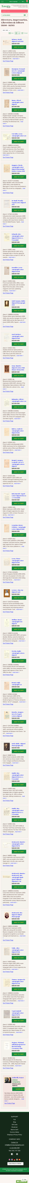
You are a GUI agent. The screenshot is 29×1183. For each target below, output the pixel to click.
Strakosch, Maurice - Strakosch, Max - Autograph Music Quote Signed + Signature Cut (19, 877)
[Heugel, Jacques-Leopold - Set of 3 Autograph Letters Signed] (7, 463)
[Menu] (2, 1)
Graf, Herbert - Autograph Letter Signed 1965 (18, 336)
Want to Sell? (14, 1129)
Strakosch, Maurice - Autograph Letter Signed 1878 (19, 844)
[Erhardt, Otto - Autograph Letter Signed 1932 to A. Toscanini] (7, 237)
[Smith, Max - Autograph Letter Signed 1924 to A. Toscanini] (7, 776)
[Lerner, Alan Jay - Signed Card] (7, 593)
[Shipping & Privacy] (9, 1160)
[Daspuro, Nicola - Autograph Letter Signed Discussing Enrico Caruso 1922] (7, 168)
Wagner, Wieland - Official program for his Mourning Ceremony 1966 (18, 1046)
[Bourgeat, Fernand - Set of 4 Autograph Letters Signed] (7, 72)
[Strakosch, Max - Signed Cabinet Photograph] (7, 916)
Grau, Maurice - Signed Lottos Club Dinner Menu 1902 (18, 368)
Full (14, 1119)
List (19, 33)
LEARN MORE (20, 1089)
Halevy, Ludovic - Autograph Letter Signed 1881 (18, 431)
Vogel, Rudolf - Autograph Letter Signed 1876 (18, 1013)
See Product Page (8, 61)
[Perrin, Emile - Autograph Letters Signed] (7, 654)
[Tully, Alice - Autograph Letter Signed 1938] (7, 951)
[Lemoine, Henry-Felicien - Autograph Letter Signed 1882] (7, 528)
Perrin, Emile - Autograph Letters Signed (18, 653)
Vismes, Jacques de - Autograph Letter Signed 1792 (19, 982)
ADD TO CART (19, 47)
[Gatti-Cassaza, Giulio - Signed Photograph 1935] (7, 304)
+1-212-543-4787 (14, 1148)
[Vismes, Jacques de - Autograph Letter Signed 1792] (7, 983)
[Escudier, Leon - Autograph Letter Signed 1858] (7, 271)
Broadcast (14, 1127)
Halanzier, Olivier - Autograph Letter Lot (19, 400)
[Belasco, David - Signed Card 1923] (7, 43)
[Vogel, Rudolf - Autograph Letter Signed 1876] (7, 1014)
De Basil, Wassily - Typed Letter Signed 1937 (19, 203)
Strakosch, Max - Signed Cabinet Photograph (17, 915)
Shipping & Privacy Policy (14, 1134)
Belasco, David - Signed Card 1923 (17, 40)
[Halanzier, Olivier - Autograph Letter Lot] (7, 402)
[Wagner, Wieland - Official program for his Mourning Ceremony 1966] (7, 1046)
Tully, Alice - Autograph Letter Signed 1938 (18, 950)
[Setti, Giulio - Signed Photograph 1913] (7, 747)
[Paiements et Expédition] (12, 1160)
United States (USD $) (15, 1164)
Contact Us (14, 1142)
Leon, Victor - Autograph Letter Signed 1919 (18, 561)
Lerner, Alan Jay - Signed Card (18, 591)
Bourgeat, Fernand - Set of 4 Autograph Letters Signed (18, 71)
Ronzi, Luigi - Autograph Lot (17, 684)
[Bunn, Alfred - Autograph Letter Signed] (7, 104)
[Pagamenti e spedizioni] (17, 1160)
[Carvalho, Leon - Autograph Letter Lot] (7, 137)
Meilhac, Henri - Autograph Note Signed (17, 622)
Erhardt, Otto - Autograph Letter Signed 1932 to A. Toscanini (18, 237)
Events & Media (14, 1132)
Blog (14, 1122)
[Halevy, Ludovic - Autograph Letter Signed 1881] (7, 432)
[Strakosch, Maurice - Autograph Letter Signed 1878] (7, 845)
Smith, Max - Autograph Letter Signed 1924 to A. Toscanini (18, 776)
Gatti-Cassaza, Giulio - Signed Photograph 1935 (19, 303)
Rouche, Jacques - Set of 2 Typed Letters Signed (18, 714)
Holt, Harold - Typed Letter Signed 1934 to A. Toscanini (19, 496)
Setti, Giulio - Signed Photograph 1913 (18, 745)
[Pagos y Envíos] (19, 1160)
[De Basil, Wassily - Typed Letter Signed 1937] (7, 204)
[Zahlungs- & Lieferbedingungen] (14, 1160)
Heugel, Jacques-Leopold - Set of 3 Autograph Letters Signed (18, 463)
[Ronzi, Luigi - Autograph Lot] (7, 686)
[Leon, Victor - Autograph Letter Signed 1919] (7, 562)
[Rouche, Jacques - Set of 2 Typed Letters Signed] (7, 715)
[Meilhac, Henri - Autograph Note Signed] (7, 623)
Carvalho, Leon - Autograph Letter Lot (19, 135)
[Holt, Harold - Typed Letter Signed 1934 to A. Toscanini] (7, 497)
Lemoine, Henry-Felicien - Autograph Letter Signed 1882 (19, 527)
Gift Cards (14, 1124)
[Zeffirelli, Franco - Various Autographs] (7, 1080)
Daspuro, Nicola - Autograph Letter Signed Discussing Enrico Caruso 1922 (18, 168)
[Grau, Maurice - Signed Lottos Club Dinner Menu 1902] (7, 369)
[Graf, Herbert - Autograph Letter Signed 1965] (7, 338)
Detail (26, 33)
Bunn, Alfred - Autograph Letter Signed (18, 102)
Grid (12, 33)
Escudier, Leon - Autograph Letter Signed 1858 (18, 270)
